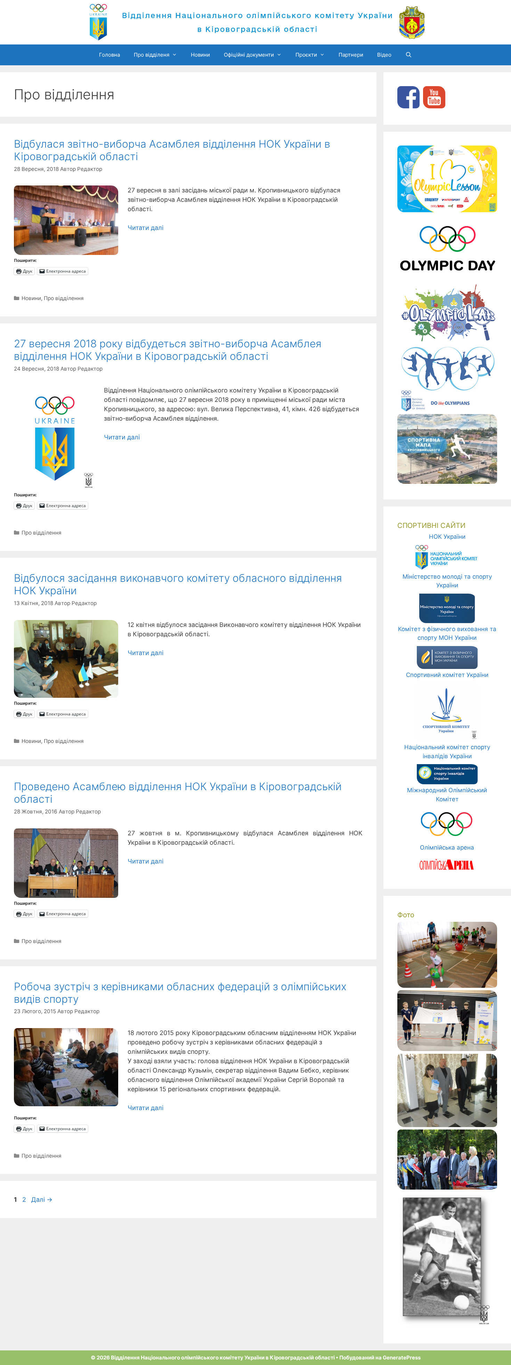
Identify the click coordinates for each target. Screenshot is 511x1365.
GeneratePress (402, 1357)
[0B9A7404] (447, 1048)
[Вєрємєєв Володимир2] (444, 1324)
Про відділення (64, 298)
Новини (200, 54)
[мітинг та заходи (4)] (447, 1187)
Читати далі (145, 227)
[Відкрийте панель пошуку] (408, 54)
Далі (41, 1199)
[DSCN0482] (447, 985)
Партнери (351, 54)
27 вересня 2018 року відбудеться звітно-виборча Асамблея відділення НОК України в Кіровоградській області (168, 349)
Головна (109, 54)
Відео (384, 54)
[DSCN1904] (447, 1125)
